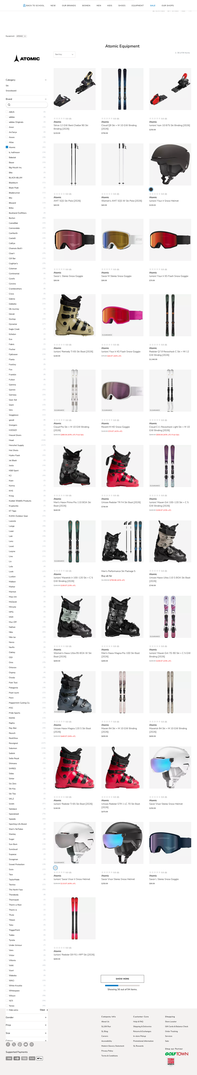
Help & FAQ (138, 1021)
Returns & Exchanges (142, 1031)
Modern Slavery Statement (112, 1046)
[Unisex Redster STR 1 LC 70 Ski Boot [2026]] (122, 767)
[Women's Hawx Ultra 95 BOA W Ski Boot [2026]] (75, 617)
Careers (104, 1036)
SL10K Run (106, 1026)
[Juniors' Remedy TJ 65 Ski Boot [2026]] (75, 315)
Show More (122, 978)
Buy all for (106, 576)
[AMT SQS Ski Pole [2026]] (75, 164)
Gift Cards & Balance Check (176, 1026)
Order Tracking (171, 1031)
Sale (152, 5)
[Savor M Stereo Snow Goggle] (122, 240)
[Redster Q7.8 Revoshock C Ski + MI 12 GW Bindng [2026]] (170, 315)
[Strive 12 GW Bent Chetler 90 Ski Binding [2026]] (75, 89)
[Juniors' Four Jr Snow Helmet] (170, 164)
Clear (42, 1009)
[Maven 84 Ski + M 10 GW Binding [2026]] (122, 692)
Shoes (121, 5)
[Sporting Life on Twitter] (14, 1044)
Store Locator (171, 1021)
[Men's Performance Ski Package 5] (122, 541)
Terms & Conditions (109, 1056)
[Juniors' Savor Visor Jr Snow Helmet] (75, 843)
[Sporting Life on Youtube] (26, 1044)
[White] (55, 868)
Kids (109, 5)
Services (168, 1036)
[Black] (151, 189)
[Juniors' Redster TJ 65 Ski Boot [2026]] (75, 767)
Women (86, 5)
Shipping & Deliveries (142, 1026)
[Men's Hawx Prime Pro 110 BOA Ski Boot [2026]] (75, 466)
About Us (105, 1021)
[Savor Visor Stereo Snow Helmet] (170, 767)
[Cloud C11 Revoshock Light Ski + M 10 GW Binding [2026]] (170, 391)
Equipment (138, 5)
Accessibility (106, 1041)
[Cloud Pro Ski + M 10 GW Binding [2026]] (75, 391)
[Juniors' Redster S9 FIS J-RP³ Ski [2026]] (75, 918)
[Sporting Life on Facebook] (8, 1044)
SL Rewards (138, 1046)
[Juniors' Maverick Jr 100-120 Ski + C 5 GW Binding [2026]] (75, 541)
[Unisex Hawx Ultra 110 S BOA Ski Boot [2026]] (170, 541)
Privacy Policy (107, 1051)
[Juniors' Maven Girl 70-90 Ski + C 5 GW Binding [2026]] (170, 617)
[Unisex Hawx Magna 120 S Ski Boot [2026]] (75, 692)
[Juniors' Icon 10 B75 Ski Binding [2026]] (170, 89)
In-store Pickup (139, 1036)
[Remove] (25, 36)
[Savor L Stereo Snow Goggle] (75, 240)
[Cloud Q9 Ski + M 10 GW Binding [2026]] (122, 89)
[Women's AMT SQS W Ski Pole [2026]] (122, 164)
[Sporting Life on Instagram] (31, 1044)
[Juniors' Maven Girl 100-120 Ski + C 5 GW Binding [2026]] (170, 466)
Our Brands (69, 5)
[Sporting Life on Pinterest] (20, 1044)
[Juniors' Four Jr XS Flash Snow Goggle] (170, 240)
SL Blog (104, 1031)
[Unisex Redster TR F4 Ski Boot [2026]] (122, 466)
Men (99, 5)
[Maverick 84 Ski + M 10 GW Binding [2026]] (170, 692)
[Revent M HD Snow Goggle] (122, 391)
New (53, 5)
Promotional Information (143, 1041)
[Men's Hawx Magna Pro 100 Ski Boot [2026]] (122, 617)
